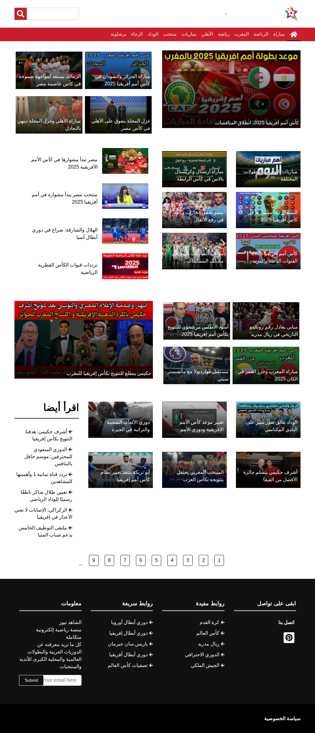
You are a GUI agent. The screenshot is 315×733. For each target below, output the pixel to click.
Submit (31, 680)
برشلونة (118, 34)
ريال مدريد (208, 643)
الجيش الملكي (205, 665)
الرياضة (261, 34)
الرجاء (137, 34)
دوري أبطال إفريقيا (128, 633)
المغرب (241, 34)
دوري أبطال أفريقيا (128, 654)
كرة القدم (209, 622)
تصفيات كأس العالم (128, 665)
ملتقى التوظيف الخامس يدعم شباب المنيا (45, 531)
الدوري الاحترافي (202, 654)
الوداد (153, 34)
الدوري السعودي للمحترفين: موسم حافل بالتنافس (48, 456)
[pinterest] (289, 637)
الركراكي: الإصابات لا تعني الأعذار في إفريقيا (43, 513)
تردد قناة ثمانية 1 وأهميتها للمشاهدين (44, 478)
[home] (294, 34)
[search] (20, 14)
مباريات (188, 34)
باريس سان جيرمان (128, 643)
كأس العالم (207, 633)
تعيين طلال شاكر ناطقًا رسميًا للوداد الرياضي (46, 495)
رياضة (223, 34)
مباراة (279, 34)
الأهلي (207, 34)
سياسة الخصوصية (282, 718)
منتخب (170, 34)
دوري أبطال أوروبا (129, 622)
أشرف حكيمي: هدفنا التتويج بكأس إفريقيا (49, 435)
